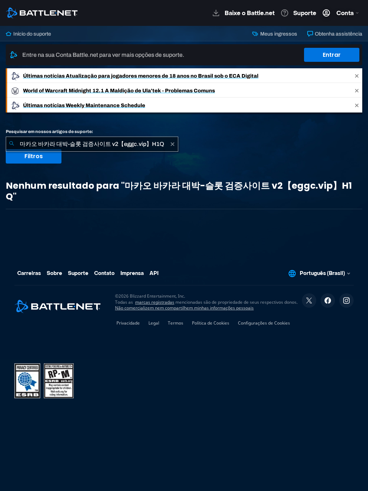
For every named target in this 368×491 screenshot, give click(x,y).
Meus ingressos (278, 34)
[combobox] (92, 144)
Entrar (332, 55)
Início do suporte (31, 34)
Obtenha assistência (338, 34)
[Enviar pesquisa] (11, 144)
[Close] (356, 75)
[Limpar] (172, 144)
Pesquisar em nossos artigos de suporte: (49, 131)
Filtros (33, 156)
